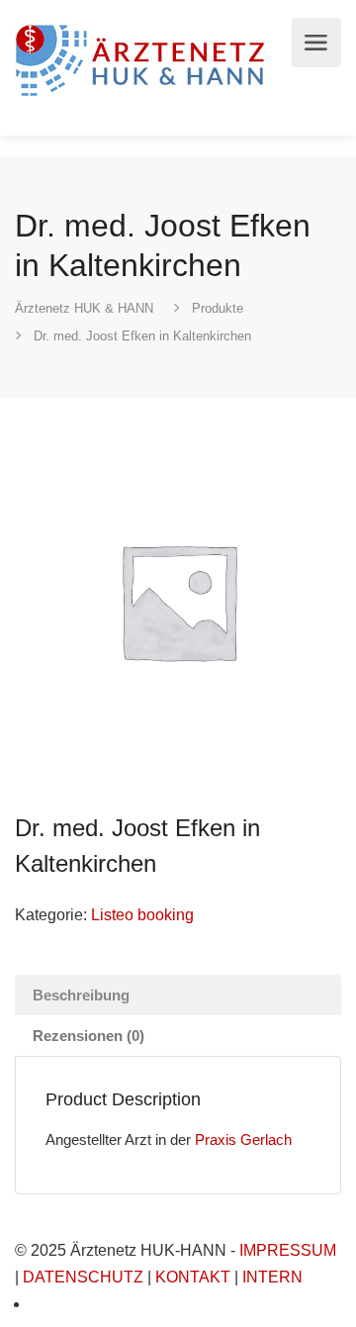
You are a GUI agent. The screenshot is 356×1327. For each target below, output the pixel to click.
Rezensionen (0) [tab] (88, 1035)
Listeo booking (142, 914)
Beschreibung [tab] (81, 995)
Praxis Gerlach (243, 1139)
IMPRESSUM (287, 1250)
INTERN (272, 1277)
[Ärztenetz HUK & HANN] (143, 57)
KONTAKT (192, 1277)
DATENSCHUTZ (83, 1277)
